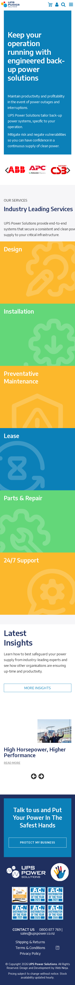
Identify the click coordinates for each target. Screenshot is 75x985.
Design (13, 249)
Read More (12, 762)
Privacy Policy (30, 953)
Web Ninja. (61, 967)
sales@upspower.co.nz (37, 933)
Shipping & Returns (30, 942)
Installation (19, 311)
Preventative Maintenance (21, 377)
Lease (11, 435)
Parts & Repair (23, 498)
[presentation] (7, 169)
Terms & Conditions (30, 948)
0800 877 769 (50, 929)
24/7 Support (21, 560)
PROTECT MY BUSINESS (37, 842)
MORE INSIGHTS (37, 688)
